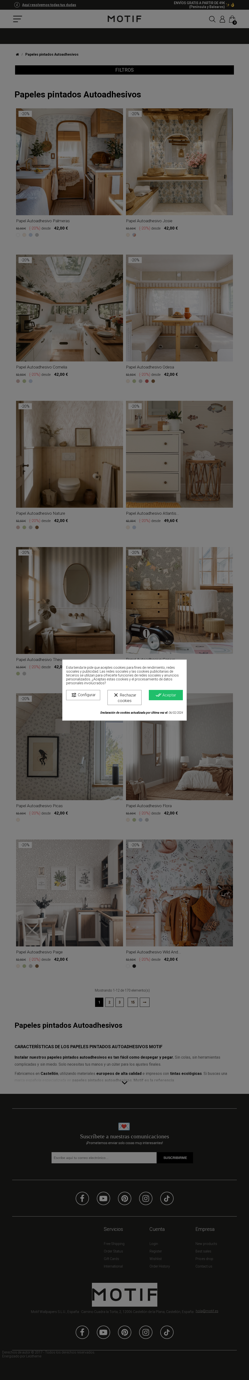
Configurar (83, 695)
